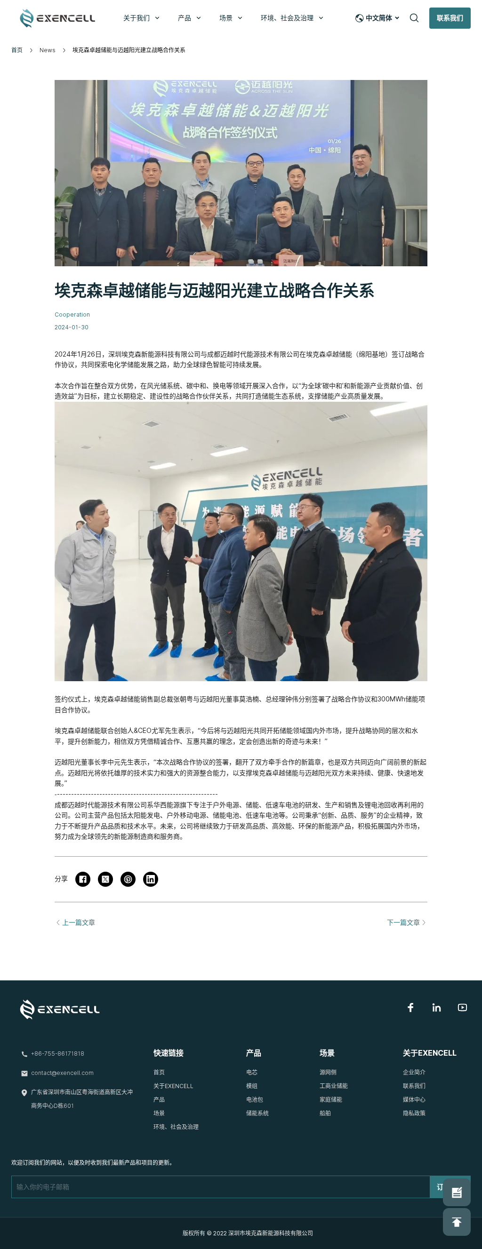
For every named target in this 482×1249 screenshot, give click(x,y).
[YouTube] (462, 1007)
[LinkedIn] (436, 1007)
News (48, 50)
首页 (17, 50)
